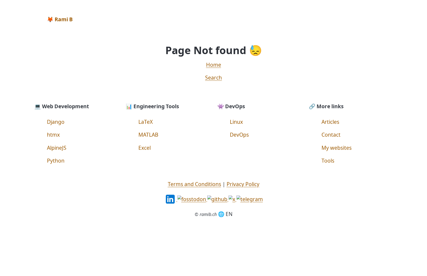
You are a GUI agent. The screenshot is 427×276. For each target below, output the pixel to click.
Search (213, 77)
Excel (144, 147)
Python (55, 160)
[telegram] (249, 198)
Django (55, 121)
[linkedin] (170, 198)
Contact (331, 134)
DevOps (239, 134)
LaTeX (145, 121)
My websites (336, 147)
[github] (218, 198)
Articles (330, 121)
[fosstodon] (192, 198)
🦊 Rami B (60, 19)
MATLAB (148, 134)
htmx (53, 134)
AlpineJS (56, 147)
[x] (232, 198)
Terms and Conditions (194, 184)
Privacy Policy (243, 184)
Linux (236, 121)
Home (213, 64)
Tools (327, 160)
